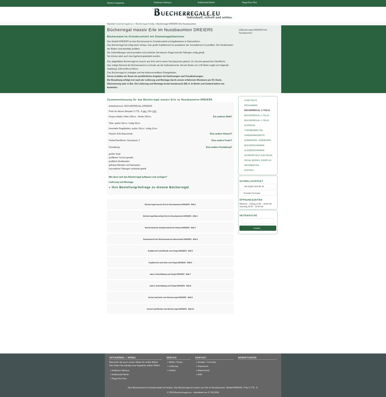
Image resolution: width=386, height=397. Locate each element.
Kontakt (249, 170)
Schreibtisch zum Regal (258, 155)
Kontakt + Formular (207, 362)
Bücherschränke (254, 145)
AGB (200, 374)
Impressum (203, 366)
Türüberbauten (253, 130)
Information (251, 165)
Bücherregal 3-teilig (145, 24)
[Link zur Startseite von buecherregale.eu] (193, 13)
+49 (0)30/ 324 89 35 (253, 186)
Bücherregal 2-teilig (256, 115)
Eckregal (250, 125)
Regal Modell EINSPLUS (257, 160)
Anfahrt (172, 370)
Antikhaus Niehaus (162, 2)
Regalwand (250, 105)
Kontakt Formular (251, 193)
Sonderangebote (254, 135)
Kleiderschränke (254, 150)
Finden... (258, 228)
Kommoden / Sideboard (257, 140)
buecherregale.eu (124, 24)
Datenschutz (204, 370)
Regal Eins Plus (249, 2)
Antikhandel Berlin (206, 2)
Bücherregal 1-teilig (256, 120)
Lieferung (173, 366)
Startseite (250, 100)
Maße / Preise (175, 362)
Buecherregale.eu (183, 392)
